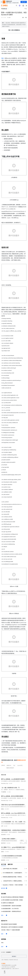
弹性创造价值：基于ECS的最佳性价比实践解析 (12, 927)
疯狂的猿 (3, 860)
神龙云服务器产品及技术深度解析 (9, 924)
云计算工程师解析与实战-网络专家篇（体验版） (12, 900)
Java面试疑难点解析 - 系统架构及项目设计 (11, 911)
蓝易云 (2, 809)
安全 (14, 765)
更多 (2, 915)
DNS (2, 942)
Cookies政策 (13, 965)
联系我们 (14, 956)
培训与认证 (15, 959)
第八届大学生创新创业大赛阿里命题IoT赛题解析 (12, 897)
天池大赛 (11, 959)
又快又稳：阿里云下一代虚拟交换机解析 (10, 930)
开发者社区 (6, 959)
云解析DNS (8, 765)
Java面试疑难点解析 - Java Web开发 (10, 908)
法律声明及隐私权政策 (5, 965)
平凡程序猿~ (3, 792)
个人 (25, 9)
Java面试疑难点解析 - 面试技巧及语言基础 (11, 905)
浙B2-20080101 (15, 968)
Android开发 (19, 765)
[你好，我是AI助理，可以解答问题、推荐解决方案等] (19, 5)
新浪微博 (8, 952)
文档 (2, 959)
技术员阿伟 (3, 834)
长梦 (2, 826)
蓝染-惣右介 (3, 843)
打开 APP (24, 2)
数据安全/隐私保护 (10, 767)
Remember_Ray (4, 783)
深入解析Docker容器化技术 (7, 902)
